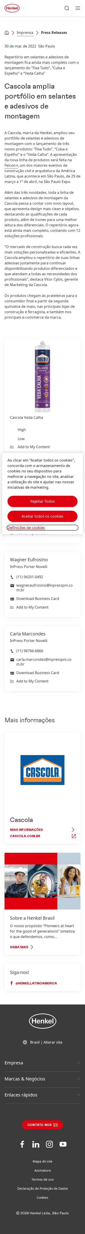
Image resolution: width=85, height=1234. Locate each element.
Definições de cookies (26, 528)
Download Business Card (37, 598)
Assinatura (42, 1170)
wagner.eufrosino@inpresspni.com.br (44, 587)
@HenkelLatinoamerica (36, 983)
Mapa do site (42, 1161)
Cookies (42, 1197)
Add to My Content (34, 446)
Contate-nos (39, 1125)
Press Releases (54, 32)
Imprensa (25, 32)
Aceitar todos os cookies (42, 516)
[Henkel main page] (12, 8)
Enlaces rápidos (21, 1095)
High (22, 429)
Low (21, 438)
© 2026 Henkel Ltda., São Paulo (42, 1213)
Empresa (14, 1063)
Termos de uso (43, 1179)
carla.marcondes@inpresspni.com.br (43, 662)
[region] (42, 493)
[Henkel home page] (7, 33)
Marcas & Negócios (25, 1079)
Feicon (10, 165)
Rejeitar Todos (42, 501)
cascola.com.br (25, 836)
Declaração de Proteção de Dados (42, 1188)
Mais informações (26, 829)
